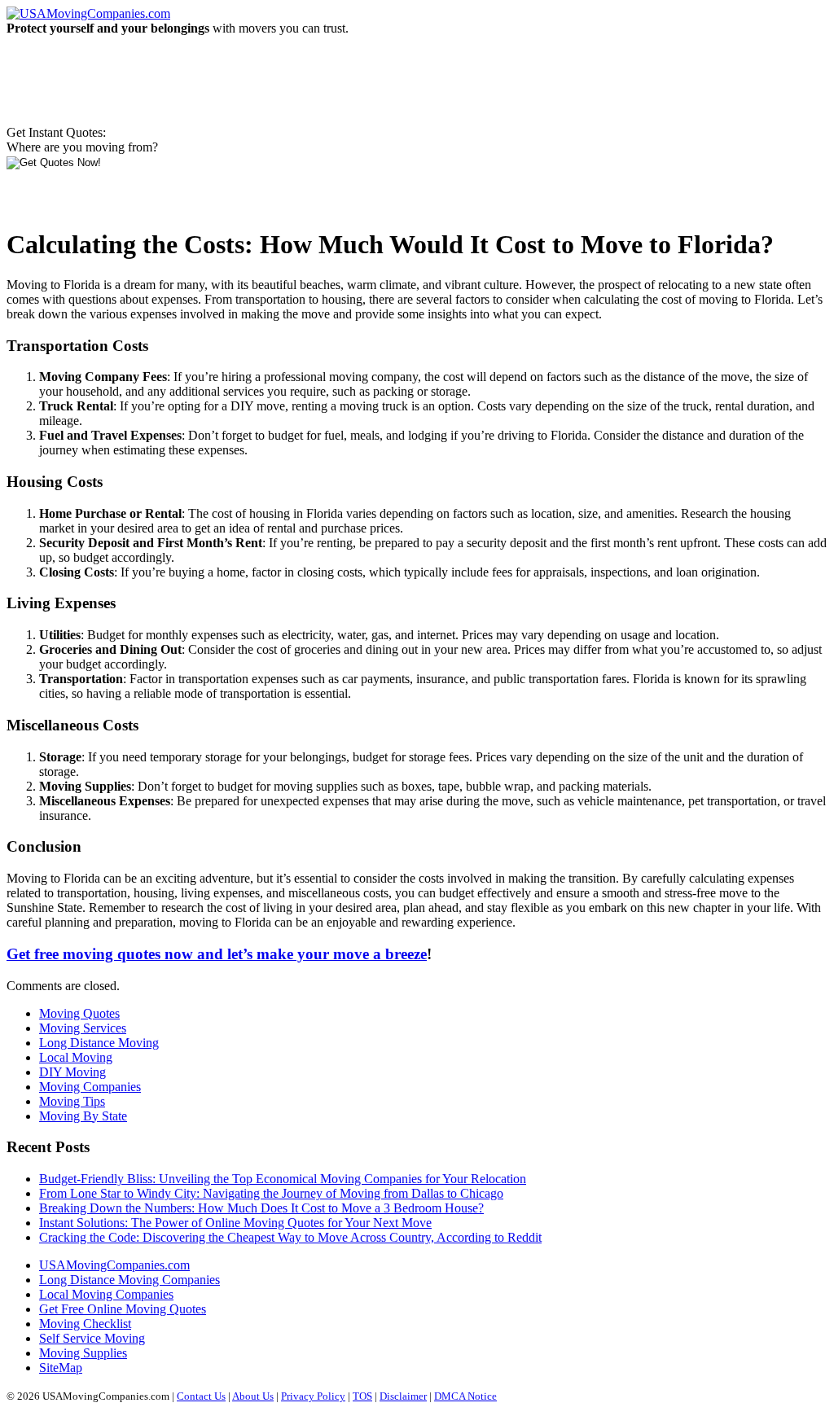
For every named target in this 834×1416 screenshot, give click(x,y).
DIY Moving (72, 1072)
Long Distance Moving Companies (129, 1280)
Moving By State (83, 1116)
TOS (362, 1396)
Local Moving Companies (106, 1294)
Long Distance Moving (99, 1043)
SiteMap (60, 1367)
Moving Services (82, 1028)
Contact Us (201, 1396)
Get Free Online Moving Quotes (122, 1309)
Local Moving (75, 1057)
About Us (253, 1396)
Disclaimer (403, 1396)
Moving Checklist (85, 1324)
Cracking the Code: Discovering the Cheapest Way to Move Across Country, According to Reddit (290, 1237)
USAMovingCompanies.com (114, 1265)
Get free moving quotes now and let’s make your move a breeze (217, 953)
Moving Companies (90, 1087)
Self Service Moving (92, 1338)
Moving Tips (72, 1101)
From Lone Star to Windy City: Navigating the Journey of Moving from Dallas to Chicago (271, 1193)
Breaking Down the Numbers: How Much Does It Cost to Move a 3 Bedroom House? (261, 1208)
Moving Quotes (79, 1013)
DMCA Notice (465, 1396)
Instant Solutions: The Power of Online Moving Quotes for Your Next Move (235, 1223)
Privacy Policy (313, 1396)
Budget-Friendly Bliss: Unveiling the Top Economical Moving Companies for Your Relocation (282, 1179)
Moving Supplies (83, 1353)
